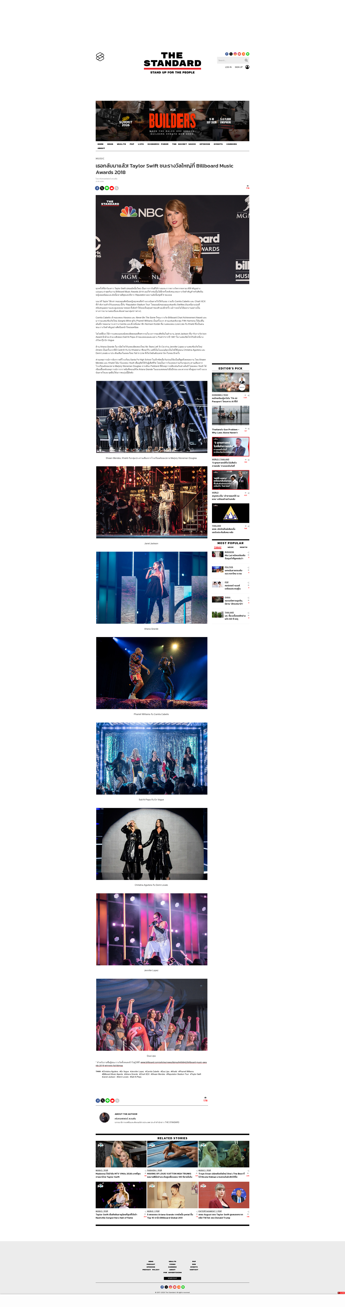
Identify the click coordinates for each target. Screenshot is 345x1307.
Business (229, 552)
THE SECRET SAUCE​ (184, 144)
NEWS (110, 144)
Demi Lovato (123, 1076)
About (172, 1269)
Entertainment (207, 1211)
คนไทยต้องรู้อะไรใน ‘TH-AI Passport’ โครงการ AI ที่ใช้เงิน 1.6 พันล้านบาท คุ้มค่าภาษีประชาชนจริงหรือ (225, 400)
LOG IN (228, 67)
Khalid (174, 1071)
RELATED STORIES (173, 1138)
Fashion (151, 1170)
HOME (101, 144)
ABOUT (101, 148)
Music (100, 158)
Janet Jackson (109, 1076)
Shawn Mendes (158, 1074)
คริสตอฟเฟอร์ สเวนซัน (108, 178)
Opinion (151, 1267)
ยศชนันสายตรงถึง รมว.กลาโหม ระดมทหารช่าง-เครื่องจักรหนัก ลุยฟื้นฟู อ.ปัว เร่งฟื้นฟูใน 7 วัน (235, 572)
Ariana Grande (131, 1074)
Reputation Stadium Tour (178, 1074)
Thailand (224, 459)
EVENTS (218, 144)
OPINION (205, 144)
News (151, 1261)
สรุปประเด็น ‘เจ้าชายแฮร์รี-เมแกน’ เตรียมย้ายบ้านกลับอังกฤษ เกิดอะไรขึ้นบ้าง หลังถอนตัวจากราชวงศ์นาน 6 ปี (225, 497)
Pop (194, 1261)
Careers (172, 1267)
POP (132, 144)
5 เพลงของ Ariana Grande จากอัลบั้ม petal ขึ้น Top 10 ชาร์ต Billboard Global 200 (170, 1216)
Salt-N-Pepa (136, 1076)
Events (194, 1267)
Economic (217, 395)
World (215, 459)
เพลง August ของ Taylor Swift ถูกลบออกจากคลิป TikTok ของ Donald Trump (221, 1216)
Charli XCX (144, 1074)
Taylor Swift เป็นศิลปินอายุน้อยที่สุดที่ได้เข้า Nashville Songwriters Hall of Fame (116, 1216)
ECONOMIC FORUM (158, 144)
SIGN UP (239, 67)
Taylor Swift (196, 1074)
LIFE (141, 144)
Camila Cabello (152, 1071)
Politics (229, 567)
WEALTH (121, 144)
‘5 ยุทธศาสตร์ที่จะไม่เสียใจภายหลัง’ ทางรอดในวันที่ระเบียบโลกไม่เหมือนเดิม (224, 464)
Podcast (151, 1264)
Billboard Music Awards (113, 1074)
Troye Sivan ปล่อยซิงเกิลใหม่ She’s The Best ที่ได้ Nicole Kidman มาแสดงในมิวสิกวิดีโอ (222, 1175)
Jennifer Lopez (137, 1071)
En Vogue (125, 1071)
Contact (194, 1269)
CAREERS (231, 144)
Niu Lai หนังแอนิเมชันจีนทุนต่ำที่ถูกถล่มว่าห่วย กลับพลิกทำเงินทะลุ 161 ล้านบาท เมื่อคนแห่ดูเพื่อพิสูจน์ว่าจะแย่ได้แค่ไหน (235, 557)
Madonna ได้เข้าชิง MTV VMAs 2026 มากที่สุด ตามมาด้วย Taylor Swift (118, 1175)
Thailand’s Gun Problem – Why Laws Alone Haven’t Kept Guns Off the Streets (225, 431)
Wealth (172, 1261)
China (227, 597)
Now (194, 1264)
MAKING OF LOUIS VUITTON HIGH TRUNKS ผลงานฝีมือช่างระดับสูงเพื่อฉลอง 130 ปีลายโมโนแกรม (169, 1175)
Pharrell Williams (187, 1071)
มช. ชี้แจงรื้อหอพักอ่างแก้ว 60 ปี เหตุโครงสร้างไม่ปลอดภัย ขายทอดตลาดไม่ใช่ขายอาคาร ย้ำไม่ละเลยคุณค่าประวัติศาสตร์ (235, 617)
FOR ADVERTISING (172, 1272)
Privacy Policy (150, 1269)
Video (172, 1264)
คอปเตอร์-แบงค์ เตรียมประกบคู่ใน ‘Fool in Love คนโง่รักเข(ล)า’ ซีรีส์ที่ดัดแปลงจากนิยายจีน (235, 587)
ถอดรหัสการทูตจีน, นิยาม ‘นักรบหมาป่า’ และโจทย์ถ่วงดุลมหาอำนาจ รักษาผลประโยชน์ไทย (234, 602)
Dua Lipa (165, 1071)
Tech (225, 395)
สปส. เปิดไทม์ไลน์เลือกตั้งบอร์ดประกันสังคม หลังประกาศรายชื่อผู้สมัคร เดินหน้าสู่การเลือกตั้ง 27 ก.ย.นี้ (224, 531)
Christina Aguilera (110, 1071)
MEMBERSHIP (172, 1278)
